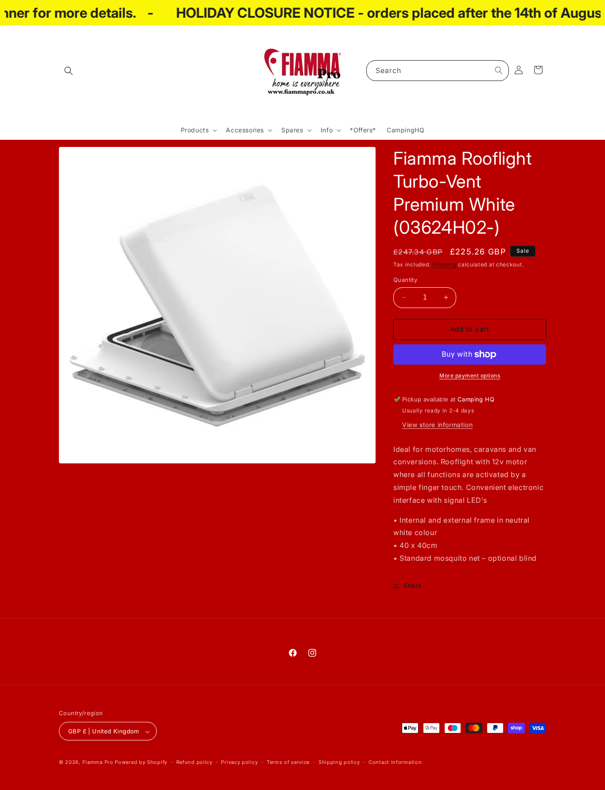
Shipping (444, 264)
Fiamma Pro (97, 762)
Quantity (405, 279)
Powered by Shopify (141, 762)
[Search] (498, 70)
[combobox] (437, 71)
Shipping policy (339, 762)
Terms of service (288, 762)
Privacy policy (239, 762)
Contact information (395, 762)
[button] (68, 71)
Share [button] (412, 585)
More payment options (469, 375)
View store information (437, 424)
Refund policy (194, 762)
